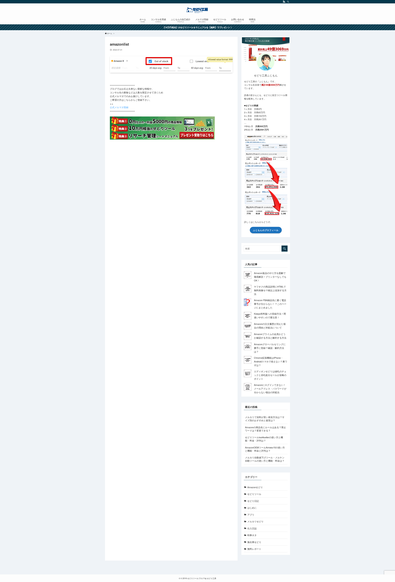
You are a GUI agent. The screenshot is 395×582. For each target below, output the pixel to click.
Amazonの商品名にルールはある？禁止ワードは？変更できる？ (265, 429)
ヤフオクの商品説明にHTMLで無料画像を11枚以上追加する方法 (270, 290)
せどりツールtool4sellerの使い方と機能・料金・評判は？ (264, 439)
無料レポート (254, 548)
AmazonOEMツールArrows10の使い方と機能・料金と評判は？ (265, 449)
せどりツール (254, 494)
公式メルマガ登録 (119, 107)
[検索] (288, 1)
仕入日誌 (252, 528)
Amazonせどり (255, 487)
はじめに (252, 507)
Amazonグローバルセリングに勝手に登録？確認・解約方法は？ (270, 348)
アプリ (250, 514)
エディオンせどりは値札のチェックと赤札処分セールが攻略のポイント (270, 375)
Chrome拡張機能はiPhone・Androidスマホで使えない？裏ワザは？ (270, 361)
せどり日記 (253, 500)
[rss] (284, 1)
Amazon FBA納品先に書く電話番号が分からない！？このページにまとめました (270, 303)
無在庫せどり (254, 542)
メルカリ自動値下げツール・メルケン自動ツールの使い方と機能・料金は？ (264, 459)
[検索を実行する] (284, 248)
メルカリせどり (255, 521)
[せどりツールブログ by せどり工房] (197, 10)
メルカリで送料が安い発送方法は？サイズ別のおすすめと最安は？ (264, 418)
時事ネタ (252, 535)
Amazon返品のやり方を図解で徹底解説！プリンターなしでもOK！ (270, 276)
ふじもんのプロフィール (266, 230)
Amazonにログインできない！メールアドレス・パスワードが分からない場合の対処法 (270, 388)
